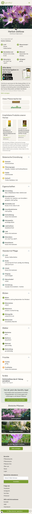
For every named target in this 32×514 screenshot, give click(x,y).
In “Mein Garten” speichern (15, 511)
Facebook (6, 488)
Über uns (6, 466)
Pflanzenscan (8, 461)
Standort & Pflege (10, 251)
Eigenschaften (8, 186)
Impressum (7, 507)
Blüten (5, 293)
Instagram (7, 491)
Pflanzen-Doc (8, 464)
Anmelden (16, 481)
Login (5, 471)
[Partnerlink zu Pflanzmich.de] (16, 107)
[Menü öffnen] (29, 2)
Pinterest (6, 496)
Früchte (5, 357)
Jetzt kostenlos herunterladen (16, 400)
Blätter (5, 328)
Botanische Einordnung (12, 157)
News (5, 469)
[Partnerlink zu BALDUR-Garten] (16, 102)
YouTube (6, 493)
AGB (5, 504)
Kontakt (6, 502)
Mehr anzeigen (16, 448)
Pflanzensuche (8, 459)
